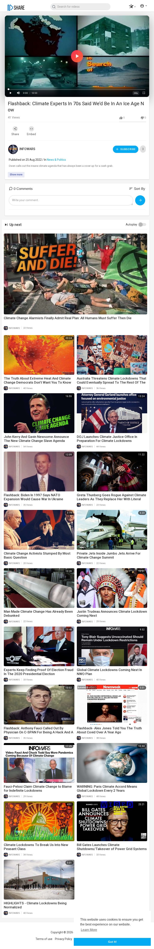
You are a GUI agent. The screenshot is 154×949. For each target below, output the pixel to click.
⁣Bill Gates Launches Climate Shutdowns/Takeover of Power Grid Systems (112, 847)
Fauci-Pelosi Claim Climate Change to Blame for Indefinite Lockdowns (38, 788)
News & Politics (56, 159)
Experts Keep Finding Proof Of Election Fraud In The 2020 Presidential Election (38, 672)
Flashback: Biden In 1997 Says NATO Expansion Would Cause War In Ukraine (33, 497)
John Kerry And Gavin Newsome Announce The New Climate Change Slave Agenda (36, 439)
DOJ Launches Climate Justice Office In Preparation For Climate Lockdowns (107, 439)
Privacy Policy (63, 939)
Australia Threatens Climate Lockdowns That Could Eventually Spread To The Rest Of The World (111, 382)
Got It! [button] (112, 941)
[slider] (77, 89)
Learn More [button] (89, 930)
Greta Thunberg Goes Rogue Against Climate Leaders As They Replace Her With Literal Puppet (111, 499)
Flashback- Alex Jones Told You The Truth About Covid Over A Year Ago (109, 730)
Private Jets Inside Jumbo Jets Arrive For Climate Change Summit (109, 555)
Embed (31, 134)
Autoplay (131, 224)
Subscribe (128, 149)
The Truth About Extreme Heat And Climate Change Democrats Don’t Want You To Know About (37, 382)
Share (15, 134)
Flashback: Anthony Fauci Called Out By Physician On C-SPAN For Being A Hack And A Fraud (38, 732)
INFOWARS (27, 149)
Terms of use (43, 939)
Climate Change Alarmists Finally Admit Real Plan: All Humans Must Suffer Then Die (68, 318)
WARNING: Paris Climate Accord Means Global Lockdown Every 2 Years (107, 788)
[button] (131, 6)
